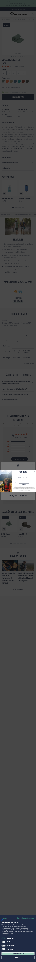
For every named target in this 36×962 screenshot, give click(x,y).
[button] (5, 918)
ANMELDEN (24, 484)
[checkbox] (4, 942)
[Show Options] (30, 480)
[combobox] (24, 480)
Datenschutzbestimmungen (25, 918)
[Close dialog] (35, 471)
